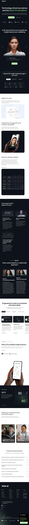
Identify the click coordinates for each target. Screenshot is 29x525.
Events (18, 492)
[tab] (8, 79)
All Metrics (10, 498)
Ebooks (18, 493)
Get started (25, 497)
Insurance (10, 492)
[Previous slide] (2, 47)
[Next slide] (27, 47)
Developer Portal (3, 497)
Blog (17, 496)
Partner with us (25, 495)
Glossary (18, 497)
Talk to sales (25, 496)
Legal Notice (8, 518)
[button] (27, 1)
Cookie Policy (12, 518)
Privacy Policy (3, 518)
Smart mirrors (11, 497)
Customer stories (18, 494)
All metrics (2, 496)
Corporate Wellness (10, 494)
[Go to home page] (3, 1)
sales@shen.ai (5, 503)
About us (24, 489)
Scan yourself (25, 493)
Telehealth (10, 493)
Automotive (10, 496)
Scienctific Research (2, 492)
